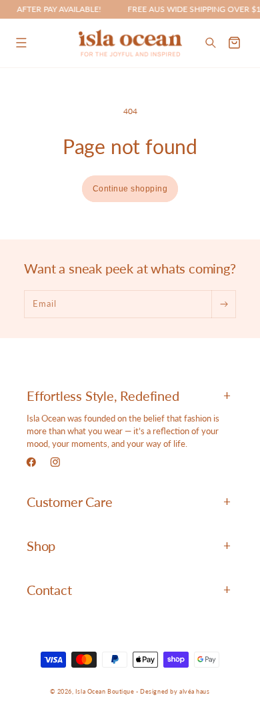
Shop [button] (41, 546)
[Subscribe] (223, 304)
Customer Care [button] (69, 502)
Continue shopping (130, 188)
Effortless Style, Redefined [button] (103, 396)
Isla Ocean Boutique (105, 691)
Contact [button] (49, 590)
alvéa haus (194, 691)
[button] (21, 43)
